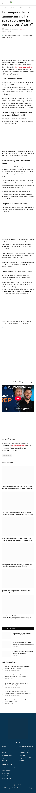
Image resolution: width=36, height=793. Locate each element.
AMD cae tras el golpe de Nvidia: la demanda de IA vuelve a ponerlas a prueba (17, 591)
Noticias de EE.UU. (9, 7)
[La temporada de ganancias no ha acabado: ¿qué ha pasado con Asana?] (18, 45)
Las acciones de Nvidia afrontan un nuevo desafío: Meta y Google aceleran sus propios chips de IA (16, 618)
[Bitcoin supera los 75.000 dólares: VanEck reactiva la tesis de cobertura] (6, 644)
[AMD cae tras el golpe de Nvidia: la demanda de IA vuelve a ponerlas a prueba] (18, 578)
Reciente (12, 628)
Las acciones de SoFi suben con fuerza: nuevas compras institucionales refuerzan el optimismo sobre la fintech (18, 488)
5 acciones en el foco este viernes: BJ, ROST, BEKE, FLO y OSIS (23, 652)
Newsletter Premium (19, 446)
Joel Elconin (8, 29)
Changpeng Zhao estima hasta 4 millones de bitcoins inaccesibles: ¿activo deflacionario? (22, 634)
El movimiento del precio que (24, 67)
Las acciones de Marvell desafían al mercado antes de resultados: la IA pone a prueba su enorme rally (16, 540)
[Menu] (3, 3)
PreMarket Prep (7, 455)
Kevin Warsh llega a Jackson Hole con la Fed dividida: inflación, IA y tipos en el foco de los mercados (17, 514)
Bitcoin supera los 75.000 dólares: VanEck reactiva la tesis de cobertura (23, 643)
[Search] (33, 2)
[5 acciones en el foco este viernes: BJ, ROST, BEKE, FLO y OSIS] (6, 654)
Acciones (17, 7)
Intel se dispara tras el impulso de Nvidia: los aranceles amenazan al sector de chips (17, 565)
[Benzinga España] (17, 2)
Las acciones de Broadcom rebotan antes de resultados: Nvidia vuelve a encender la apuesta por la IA (17, 693)
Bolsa (21, 7)
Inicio (3, 7)
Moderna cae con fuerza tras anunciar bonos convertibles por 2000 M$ (17, 700)
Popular (5, 628)
